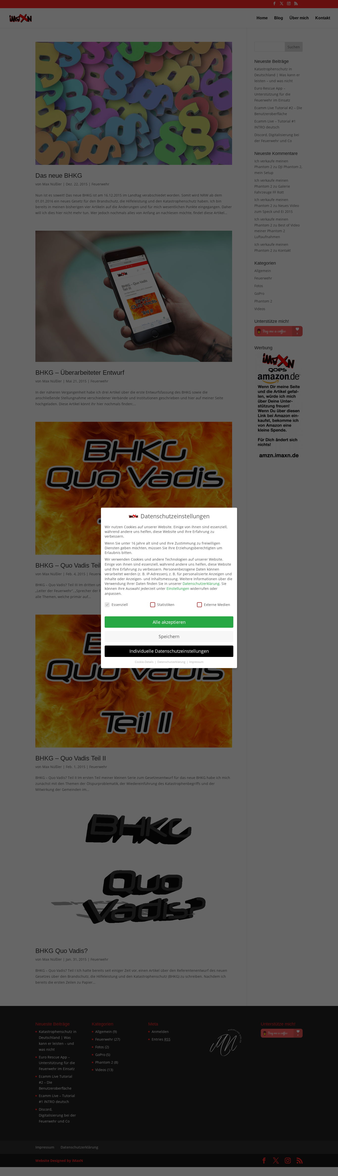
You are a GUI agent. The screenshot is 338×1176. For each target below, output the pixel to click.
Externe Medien (217, 604)
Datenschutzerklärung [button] (171, 662)
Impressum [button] (196, 662)
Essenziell (120, 604)
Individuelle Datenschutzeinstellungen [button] (169, 651)
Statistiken (165, 604)
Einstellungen (178, 588)
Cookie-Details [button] (144, 662)
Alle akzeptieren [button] (169, 622)
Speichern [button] (169, 637)
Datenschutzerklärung (201, 583)
